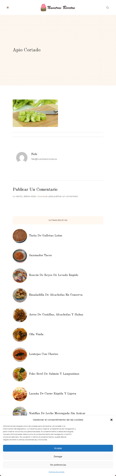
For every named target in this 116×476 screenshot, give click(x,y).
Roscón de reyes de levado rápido (53, 275)
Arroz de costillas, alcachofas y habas (56, 314)
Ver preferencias (58, 464)
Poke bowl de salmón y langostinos (54, 373)
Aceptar (58, 448)
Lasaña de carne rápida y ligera (52, 393)
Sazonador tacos (40, 255)
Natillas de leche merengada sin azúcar (57, 413)
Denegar (58, 456)
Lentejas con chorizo (43, 354)
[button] (111, 419)
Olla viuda (36, 334)
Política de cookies (56, 472)
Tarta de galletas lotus (45, 235)
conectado (42, 196)
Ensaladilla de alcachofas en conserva (56, 294)
